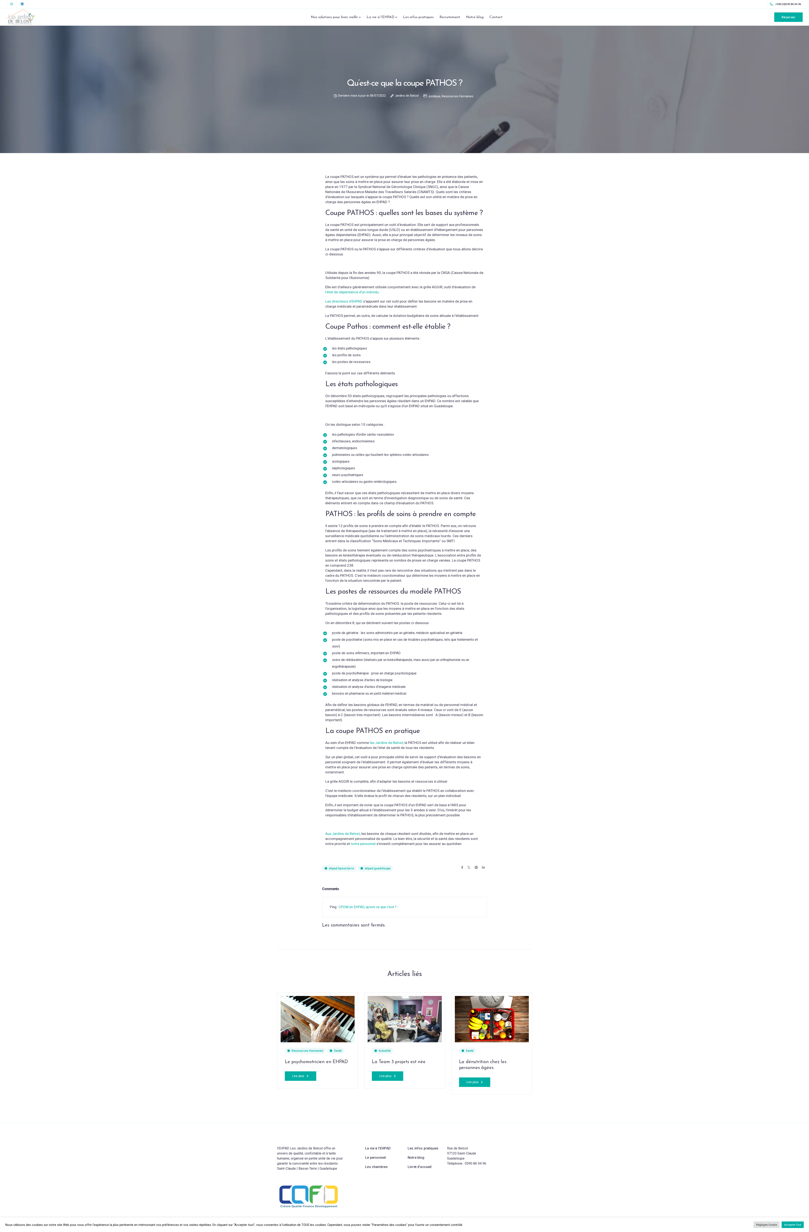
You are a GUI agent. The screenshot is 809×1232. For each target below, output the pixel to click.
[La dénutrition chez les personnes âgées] (56, 1019)
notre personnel (363, 844)
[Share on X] (468, 867)
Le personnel (375, 1158)
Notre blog (475, 17)
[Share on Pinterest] (476, 867)
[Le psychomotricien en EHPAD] (318, 1019)
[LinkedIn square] (22, 4)
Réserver (788, 17)
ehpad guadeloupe (378, 868)
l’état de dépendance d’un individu (352, 292)
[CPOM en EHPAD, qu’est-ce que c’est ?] (143, 1019)
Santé (34, 1050)
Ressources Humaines (457, 96)
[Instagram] (12, 4)
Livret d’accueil (420, 1167)
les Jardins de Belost (386, 743)
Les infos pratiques (418, 17)
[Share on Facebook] (462, 867)
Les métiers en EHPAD (221, 1062)
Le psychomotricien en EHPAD (316, 1062)
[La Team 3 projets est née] (405, 1019)
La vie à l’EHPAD (380, 17)
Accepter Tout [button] (792, 1224)
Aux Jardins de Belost (342, 834)
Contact (495, 17)
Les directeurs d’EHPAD (343, 301)
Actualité (385, 1050)
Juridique (434, 96)
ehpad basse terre (341, 868)
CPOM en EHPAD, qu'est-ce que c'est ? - (369, 907)
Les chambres (376, 1167)
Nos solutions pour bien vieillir (334, 17)
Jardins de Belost (407, 95)
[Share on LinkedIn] (483, 867)
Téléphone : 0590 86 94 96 (466, 1163)
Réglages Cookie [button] (766, 1224)
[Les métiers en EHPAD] (231, 1019)
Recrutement (449, 17)
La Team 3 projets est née (399, 1062)
